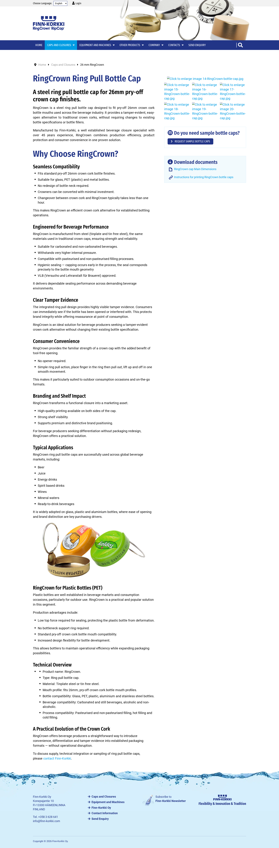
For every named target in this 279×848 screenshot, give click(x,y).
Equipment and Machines (108, 802)
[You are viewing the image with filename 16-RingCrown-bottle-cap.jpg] (205, 92)
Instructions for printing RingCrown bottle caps (203, 177)
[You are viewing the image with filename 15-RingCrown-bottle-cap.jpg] (177, 92)
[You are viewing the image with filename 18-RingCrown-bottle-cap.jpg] (177, 111)
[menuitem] (76, 3)
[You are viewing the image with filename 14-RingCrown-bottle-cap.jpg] (205, 79)
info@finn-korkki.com (46, 821)
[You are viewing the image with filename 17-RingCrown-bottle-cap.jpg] (233, 92)
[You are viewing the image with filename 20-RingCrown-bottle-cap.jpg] (233, 111)
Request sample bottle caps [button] (192, 141)
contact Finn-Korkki (57, 758)
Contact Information (105, 813)
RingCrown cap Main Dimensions (195, 169)
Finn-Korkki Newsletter (170, 801)
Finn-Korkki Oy (101, 807)
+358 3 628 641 (48, 817)
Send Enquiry (100, 818)
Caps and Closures (104, 796)
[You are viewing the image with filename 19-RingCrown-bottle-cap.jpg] (205, 111)
